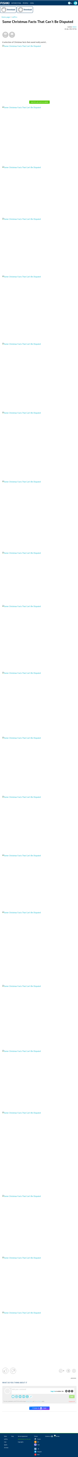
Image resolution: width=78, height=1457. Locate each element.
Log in (53, 1391)
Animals (6, 1447)
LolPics (14, 17)
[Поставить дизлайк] (13, 1371)
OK (38, 1442)
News (5, 1436)
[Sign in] (75, 3)
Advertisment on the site (24, 1439)
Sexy (12, 1436)
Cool (32, 3)
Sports (5, 1445)
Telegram (39, 1451)
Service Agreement (23, 1436)
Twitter (39, 1439)
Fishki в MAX (39, 1408)
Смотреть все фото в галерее (39, 102)
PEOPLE (25, 3)
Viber (38, 1445)
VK (38, 1449)
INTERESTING (16, 3)
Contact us (48, 1436)
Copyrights (20, 1442)
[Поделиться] (68, 1371)
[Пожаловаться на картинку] (27, 96)
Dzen (38, 1454)
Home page (6, 17)
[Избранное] (74, 1371)
